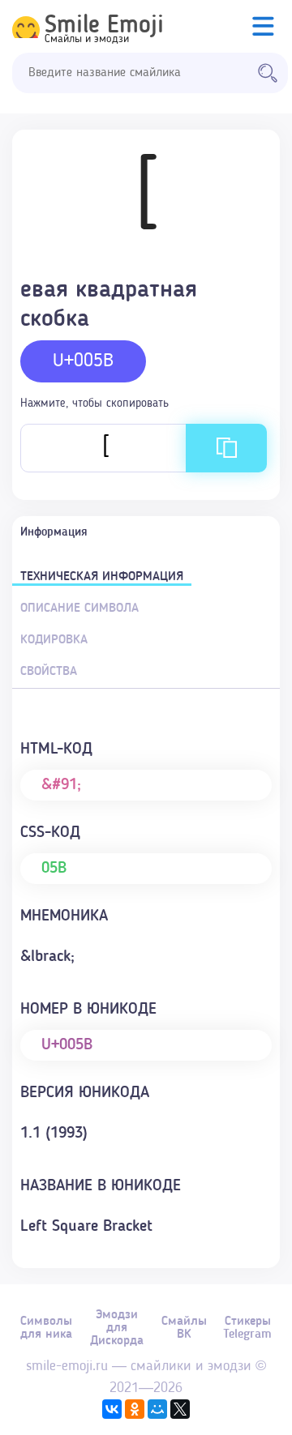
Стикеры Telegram (247, 1328)
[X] (180, 1409)
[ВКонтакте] (112, 1409)
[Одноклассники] (134, 1409)
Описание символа (79, 608)
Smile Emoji (104, 26)
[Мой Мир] (157, 1409)
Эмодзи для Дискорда (117, 1328)
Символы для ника (46, 1328)
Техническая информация (101, 576)
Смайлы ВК (184, 1328)
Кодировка (54, 640)
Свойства (48, 671)
